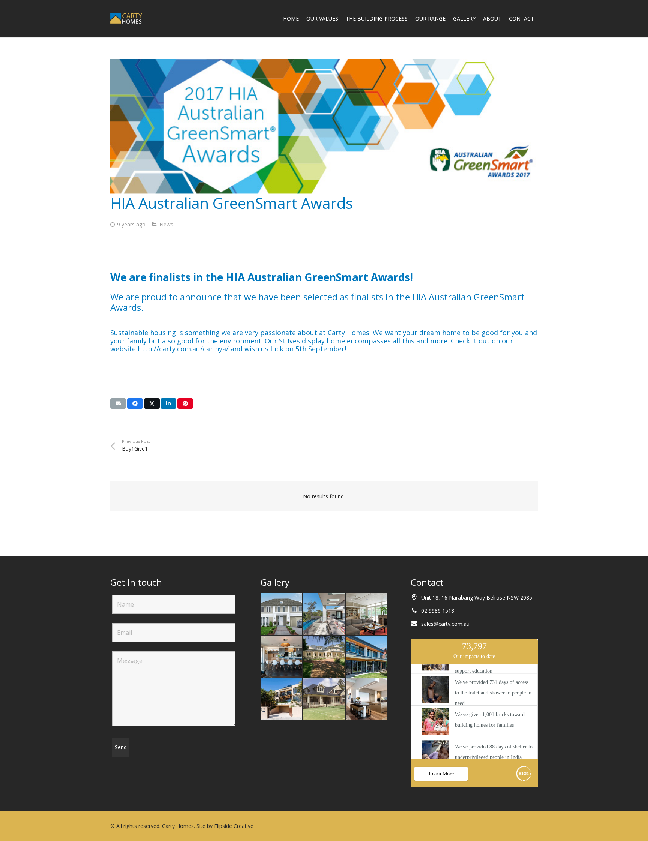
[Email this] (118, 403)
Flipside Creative (234, 825)
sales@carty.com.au (445, 623)
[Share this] (135, 403)
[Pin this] (185, 403)
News (166, 224)
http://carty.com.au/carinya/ (183, 348)
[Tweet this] (152, 403)
